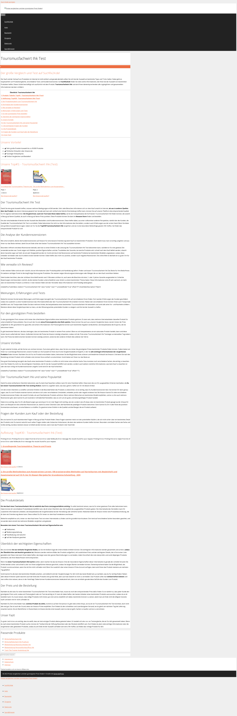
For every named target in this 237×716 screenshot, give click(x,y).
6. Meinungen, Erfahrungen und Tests (14, 111)
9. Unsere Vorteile (7, 120)
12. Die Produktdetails (8, 129)
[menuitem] (8, 685)
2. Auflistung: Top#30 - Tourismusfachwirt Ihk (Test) (20, 98)
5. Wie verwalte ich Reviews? (10, 108)
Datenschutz (9, 662)
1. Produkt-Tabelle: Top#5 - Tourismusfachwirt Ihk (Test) (22, 95)
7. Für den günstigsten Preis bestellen (14, 114)
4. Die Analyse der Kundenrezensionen (14, 105)
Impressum (8, 659)
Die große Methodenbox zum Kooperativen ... (49, 187)
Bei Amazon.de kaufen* (9, 196)
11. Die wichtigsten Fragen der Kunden (14, 126)
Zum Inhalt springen (8, 2)
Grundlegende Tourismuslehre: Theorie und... (17, 187)
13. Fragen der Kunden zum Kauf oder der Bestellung (19, 132)
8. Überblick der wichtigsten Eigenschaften (15, 117)
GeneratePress (59, 674)
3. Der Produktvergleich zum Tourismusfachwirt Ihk (19, 102)
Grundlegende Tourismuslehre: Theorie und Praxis (26, 446)
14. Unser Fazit (6, 135)
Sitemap (7, 665)
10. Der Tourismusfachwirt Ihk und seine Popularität (19, 123)
